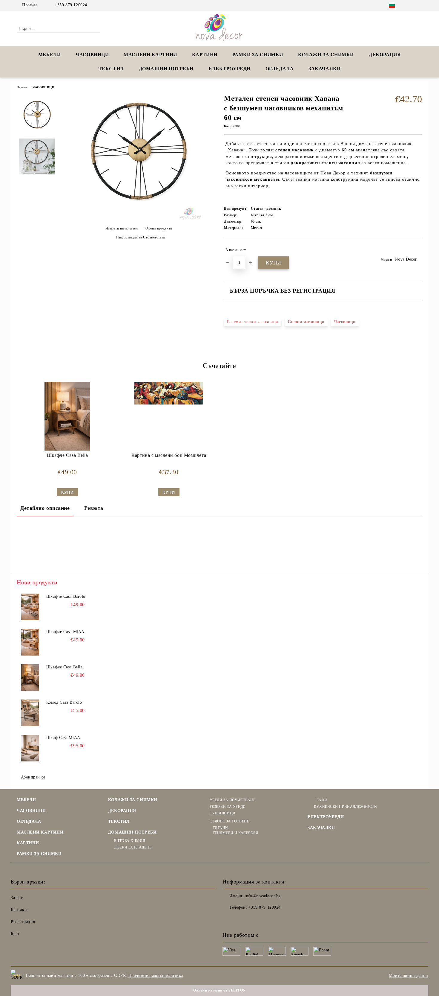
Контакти (20, 909)
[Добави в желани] (418, 249)
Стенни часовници (306, 322)
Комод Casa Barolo (64, 702)
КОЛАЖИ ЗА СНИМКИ (326, 54)
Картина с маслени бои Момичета (168, 455)
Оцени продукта (158, 228)
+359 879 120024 (71, 5)
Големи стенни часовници (252, 322)
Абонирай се (33, 777)
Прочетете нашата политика (155, 975)
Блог (15, 933)
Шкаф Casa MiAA (63, 737)
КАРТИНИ (204, 54)
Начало (22, 87)
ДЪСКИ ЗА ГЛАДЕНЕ (132, 847)
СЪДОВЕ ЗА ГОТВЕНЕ (229, 821)
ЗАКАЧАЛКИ (324, 68)
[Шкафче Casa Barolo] (30, 607)
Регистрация (23, 921)
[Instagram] (419, 5)
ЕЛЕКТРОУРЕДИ (229, 68)
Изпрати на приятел (121, 228)
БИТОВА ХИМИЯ (129, 841)
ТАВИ (322, 800)
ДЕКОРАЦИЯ (385, 54)
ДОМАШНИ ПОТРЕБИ (166, 68)
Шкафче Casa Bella (67, 455)
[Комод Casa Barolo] (30, 713)
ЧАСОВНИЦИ (92, 54)
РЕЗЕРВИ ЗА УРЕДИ (228, 807)
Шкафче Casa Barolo (65, 596)
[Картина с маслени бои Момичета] (168, 393)
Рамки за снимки (257, 54)
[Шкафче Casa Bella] (67, 416)
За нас (17, 897)
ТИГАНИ (220, 828)
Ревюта (93, 508)
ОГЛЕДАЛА (279, 68)
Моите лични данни (408, 975)
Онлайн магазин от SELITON (219, 990)
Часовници (345, 322)
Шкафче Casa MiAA (65, 631)
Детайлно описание (45, 508)
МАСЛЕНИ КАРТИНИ (150, 54)
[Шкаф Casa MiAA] (30, 748)
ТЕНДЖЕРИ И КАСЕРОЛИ (235, 833)
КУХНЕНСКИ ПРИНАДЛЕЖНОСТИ (345, 807)
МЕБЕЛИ (49, 54)
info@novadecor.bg (263, 896)
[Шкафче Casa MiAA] (30, 642)
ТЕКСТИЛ (111, 68)
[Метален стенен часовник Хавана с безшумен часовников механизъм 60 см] (138, 218)
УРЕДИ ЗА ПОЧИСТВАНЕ (232, 800)
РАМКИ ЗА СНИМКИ (39, 853)
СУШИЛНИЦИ (223, 813)
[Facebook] (410, 5)
